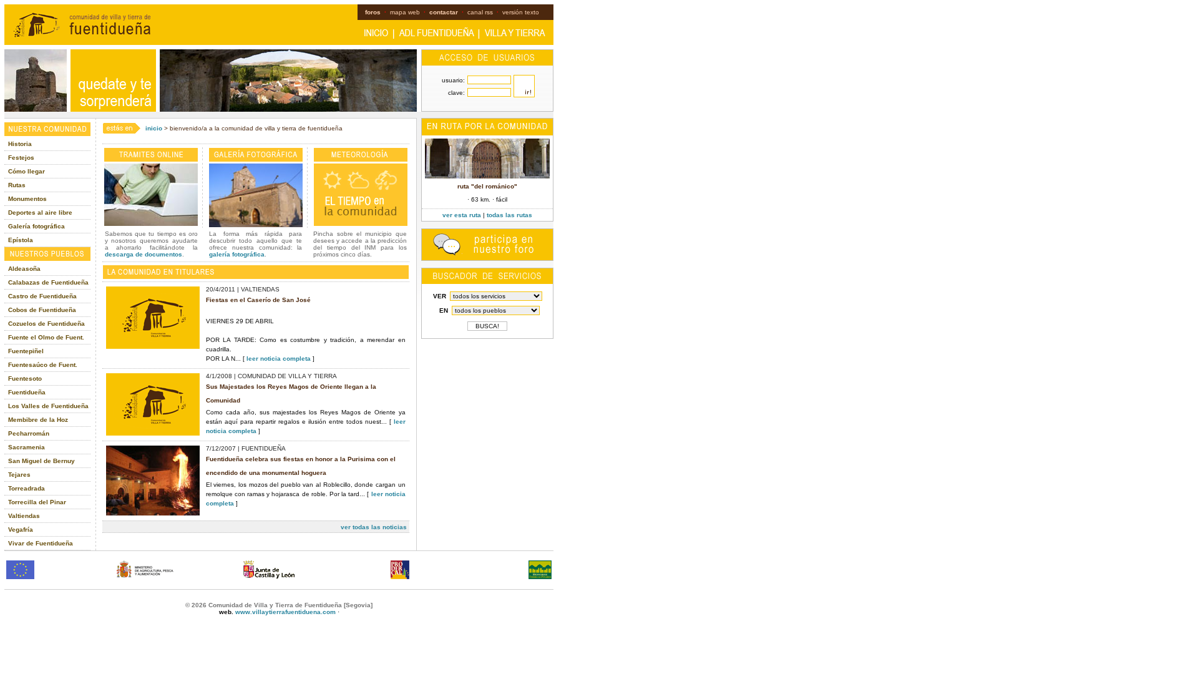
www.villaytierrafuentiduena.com (285, 611)
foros (373, 12)
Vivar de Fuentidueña (40, 543)
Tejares (19, 474)
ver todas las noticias (374, 527)
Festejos (21, 157)
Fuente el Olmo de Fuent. (46, 337)
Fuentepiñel (26, 351)
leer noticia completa (278, 358)
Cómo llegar (26, 171)
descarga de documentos (143, 254)
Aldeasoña (24, 268)
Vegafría (20, 529)
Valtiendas (24, 515)
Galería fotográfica (36, 226)
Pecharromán (28, 433)
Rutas (17, 185)
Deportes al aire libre (40, 212)
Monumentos (27, 198)
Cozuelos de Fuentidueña (46, 323)
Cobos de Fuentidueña (42, 309)
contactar (443, 12)
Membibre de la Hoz (38, 419)
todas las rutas (509, 215)
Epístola (20, 240)
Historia (20, 143)
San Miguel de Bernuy (41, 460)
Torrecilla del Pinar (37, 502)
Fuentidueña (27, 392)
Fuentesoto (25, 378)
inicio (153, 128)
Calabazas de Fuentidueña (48, 282)
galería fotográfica (237, 254)
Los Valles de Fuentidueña (48, 406)
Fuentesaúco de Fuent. (42, 364)
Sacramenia (26, 447)
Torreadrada (26, 488)
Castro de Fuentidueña (42, 296)
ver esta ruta (461, 215)
